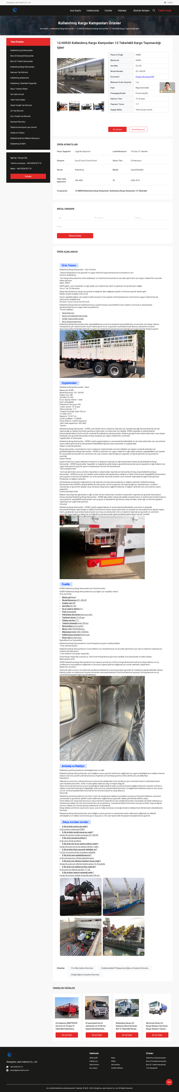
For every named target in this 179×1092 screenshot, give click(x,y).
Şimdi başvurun (138, 129)
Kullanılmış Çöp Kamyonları (21, 50)
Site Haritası (115, 1065)
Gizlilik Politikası (117, 1068)
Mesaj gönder (75, 236)
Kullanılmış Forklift (18, 144)
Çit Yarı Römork (16, 111)
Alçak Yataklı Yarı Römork (21, 105)
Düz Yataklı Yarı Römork (20, 116)
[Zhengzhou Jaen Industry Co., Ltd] (15, 10)
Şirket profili (94, 1058)
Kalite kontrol (94, 1065)
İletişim (28, 176)
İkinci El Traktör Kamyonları (21, 61)
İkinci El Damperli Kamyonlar (22, 56)
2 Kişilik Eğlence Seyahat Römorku (85, 975)
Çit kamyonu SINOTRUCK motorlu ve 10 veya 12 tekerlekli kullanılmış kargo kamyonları (66, 1026)
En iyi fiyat (117, 129)
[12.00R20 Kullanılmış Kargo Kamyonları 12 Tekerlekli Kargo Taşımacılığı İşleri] (67, 1008)
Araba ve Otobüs (17, 133)
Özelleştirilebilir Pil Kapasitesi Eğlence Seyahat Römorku (124, 968)
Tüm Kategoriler (152, 1068)
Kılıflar (113, 1061)
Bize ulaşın (93, 1068)
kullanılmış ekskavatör (19, 78)
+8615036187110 (34, 163)
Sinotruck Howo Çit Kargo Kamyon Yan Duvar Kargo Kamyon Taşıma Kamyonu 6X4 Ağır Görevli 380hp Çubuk (157, 1026)
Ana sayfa (44, 29)
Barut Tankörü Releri (19, 89)
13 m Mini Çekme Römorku (82, 968)
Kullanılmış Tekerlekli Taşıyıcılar (23, 83)
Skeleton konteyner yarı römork (23, 127)
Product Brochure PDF (145, 77)
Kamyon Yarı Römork (19, 72)
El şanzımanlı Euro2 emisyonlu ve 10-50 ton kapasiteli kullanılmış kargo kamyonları (96, 1026)
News (113, 1058)
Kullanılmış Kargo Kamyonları (62, 29)
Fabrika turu (94, 1061)
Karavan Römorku (17, 122)
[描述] (153, 10)
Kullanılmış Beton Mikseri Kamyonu (25, 138)
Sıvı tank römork (17, 94)
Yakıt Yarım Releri (17, 100)
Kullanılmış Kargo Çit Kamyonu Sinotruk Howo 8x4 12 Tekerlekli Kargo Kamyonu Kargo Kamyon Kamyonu (126, 1026)
